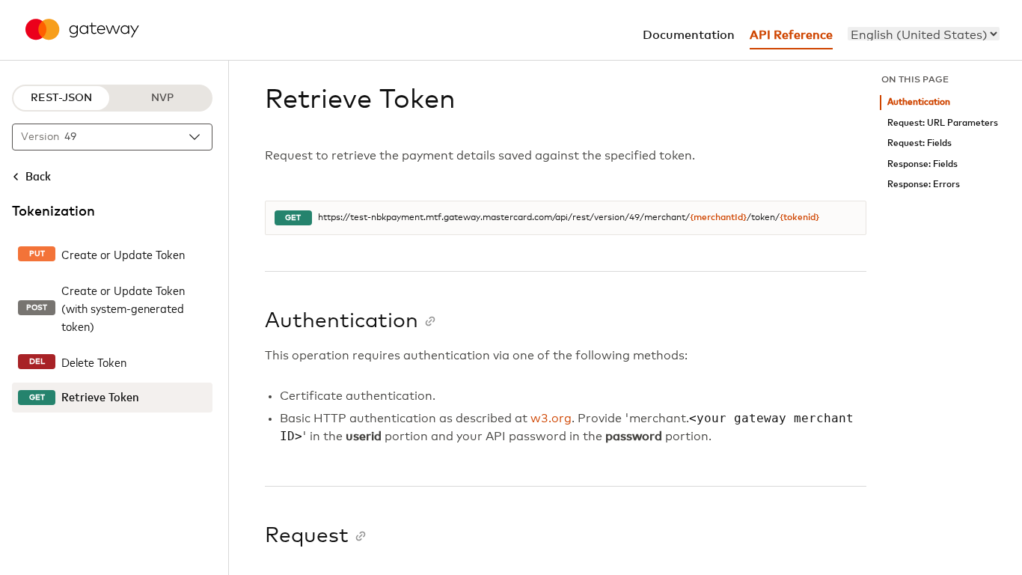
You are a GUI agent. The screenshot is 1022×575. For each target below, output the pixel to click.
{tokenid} (799, 217)
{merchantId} (718, 217)
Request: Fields (919, 143)
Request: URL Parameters (942, 123)
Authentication (918, 102)
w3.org (551, 419)
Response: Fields (922, 164)
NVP (162, 98)
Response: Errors (923, 184)
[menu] (924, 33)
